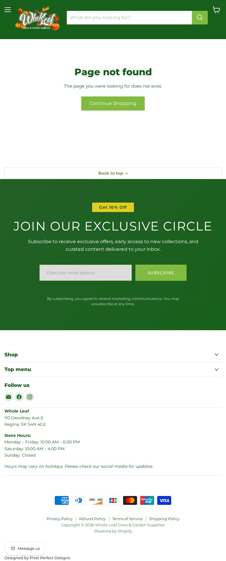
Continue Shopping (113, 103)
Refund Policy (92, 518)
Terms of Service (127, 518)
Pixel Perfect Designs (50, 557)
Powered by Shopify (113, 531)
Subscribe (161, 273)
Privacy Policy (59, 518)
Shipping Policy (164, 518)
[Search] (200, 17)
